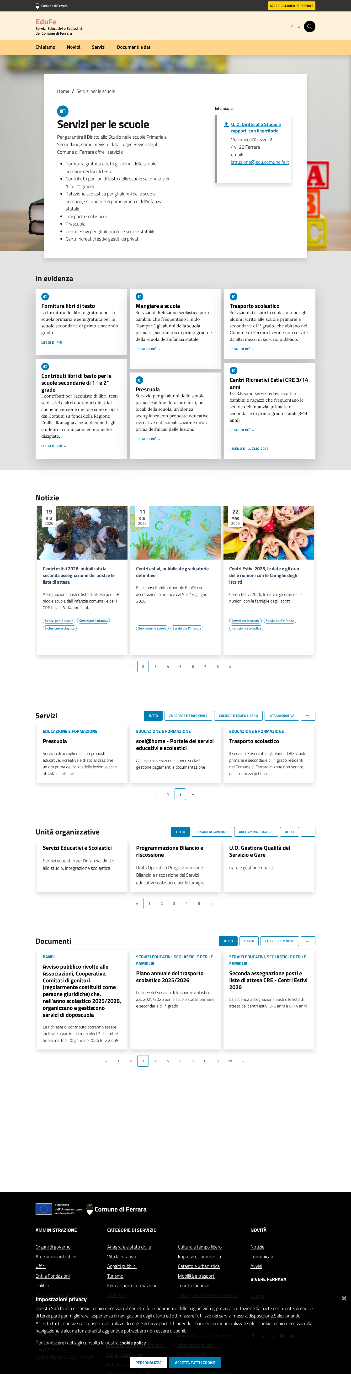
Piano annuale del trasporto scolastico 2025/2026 (170, 976)
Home (63, 91)
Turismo (115, 1276)
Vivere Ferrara (268, 1279)
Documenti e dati (134, 47)
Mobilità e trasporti (196, 1276)
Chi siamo (45, 47)
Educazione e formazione (132, 1285)
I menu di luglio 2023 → (251, 448)
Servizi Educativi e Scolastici (77, 847)
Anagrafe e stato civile (129, 1246)
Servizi (99, 47)
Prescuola (148, 389)
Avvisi (256, 1266)
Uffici (41, 1266)
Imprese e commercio (199, 1256)
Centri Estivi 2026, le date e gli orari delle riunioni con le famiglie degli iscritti (265, 575)
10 (230, 1061)
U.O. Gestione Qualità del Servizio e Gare (259, 851)
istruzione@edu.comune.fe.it (260, 162)
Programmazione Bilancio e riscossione (169, 851)
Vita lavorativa (121, 1256)
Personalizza (149, 1362)
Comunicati (261, 1256)
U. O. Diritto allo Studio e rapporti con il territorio (256, 127)
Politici (42, 1285)
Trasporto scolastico (255, 305)
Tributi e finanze (193, 1285)
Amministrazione (56, 1230)
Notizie (257, 1246)
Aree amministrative (56, 1256)
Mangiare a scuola (158, 305)
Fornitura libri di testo (68, 305)
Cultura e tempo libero (200, 1246)
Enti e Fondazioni (53, 1276)
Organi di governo (53, 1246)
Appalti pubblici (122, 1266)
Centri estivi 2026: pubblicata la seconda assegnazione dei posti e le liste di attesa (79, 575)
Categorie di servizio (132, 1230)
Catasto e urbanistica (199, 1266)
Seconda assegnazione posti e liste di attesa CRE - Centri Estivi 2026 (268, 980)
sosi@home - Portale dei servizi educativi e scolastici (175, 744)
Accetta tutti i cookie (195, 1362)
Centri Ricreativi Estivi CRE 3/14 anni (269, 383)
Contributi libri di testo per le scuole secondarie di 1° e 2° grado (76, 382)
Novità (73, 47)
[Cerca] (309, 26)
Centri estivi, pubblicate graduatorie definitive (172, 572)
